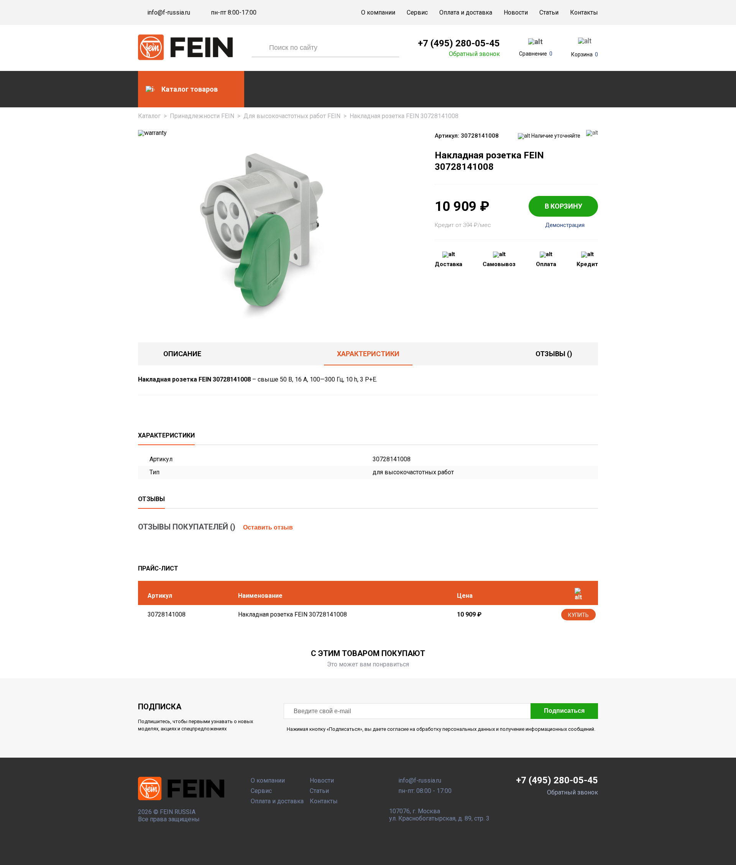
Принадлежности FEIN (202, 116)
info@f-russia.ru (168, 13)
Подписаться (564, 710)
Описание (182, 354)
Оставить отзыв (268, 527)
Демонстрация (565, 225)
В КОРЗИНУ (563, 206)
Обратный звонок (474, 54)
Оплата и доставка (465, 12)
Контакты (584, 12)
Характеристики (368, 354)
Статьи (549, 12)
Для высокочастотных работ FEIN (291, 116)
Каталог (149, 116)
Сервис (417, 12)
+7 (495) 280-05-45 (459, 43)
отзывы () (554, 354)
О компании (378, 12)
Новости (516, 12)
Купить (578, 615)
